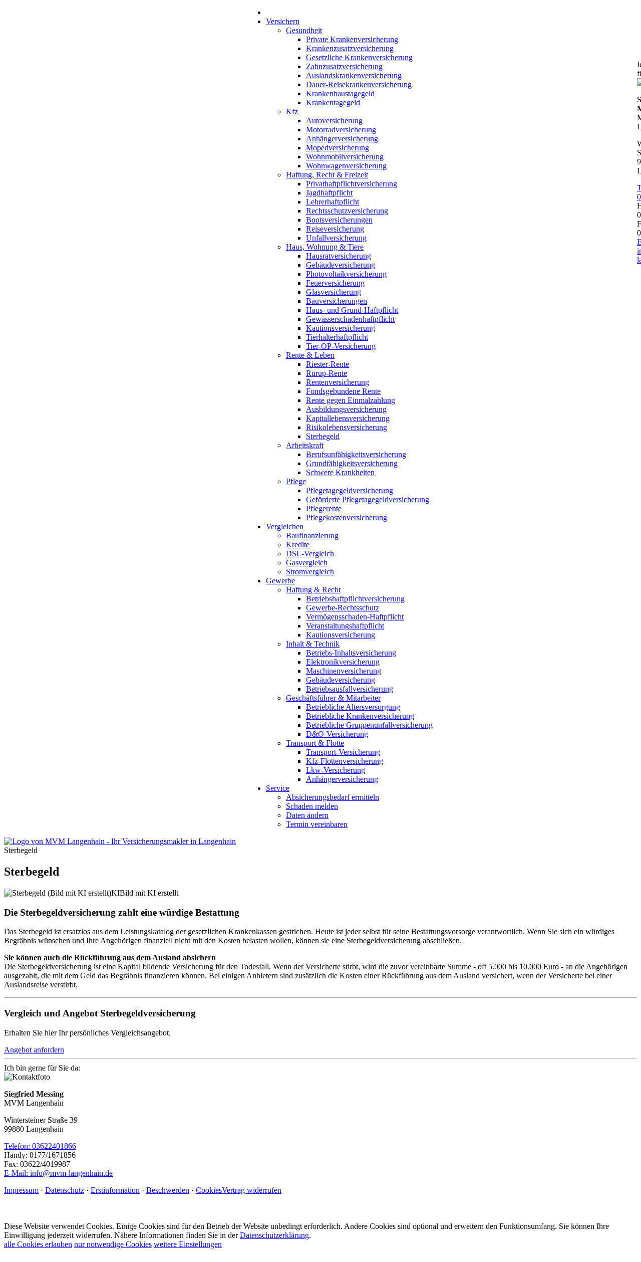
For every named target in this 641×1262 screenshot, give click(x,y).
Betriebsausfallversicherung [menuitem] (349, 689)
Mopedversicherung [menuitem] (337, 147)
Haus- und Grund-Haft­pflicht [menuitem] (352, 310)
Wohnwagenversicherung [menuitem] (346, 165)
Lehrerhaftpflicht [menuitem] (332, 201)
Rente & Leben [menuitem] (310, 355)
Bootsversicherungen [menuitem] (339, 220)
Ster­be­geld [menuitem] (323, 436)
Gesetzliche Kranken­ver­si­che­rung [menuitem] (359, 57)
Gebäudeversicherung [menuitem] (340, 265)
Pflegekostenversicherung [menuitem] (346, 517)
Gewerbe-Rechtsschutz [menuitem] (342, 607)
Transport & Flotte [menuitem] (315, 743)
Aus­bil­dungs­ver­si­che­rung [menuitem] (346, 409)
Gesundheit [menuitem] (304, 30)
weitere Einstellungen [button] (188, 1244)
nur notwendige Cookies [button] (113, 1244)
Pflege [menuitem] (296, 481)
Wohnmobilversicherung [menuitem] (345, 156)
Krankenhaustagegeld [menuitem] (340, 93)
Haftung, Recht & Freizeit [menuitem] (327, 174)
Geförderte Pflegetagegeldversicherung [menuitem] (367, 499)
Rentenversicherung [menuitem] (337, 382)
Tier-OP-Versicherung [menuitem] (341, 346)
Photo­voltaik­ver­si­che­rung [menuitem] (346, 274)
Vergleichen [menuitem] (284, 526)
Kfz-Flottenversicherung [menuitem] (344, 761)
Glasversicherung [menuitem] (333, 292)
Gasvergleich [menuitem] (307, 562)
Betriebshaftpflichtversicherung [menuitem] (355, 598)
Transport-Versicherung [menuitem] (343, 752)
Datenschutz (64, 1190)
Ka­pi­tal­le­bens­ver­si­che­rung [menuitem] (348, 418)
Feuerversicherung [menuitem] (335, 283)
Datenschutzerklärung (274, 1235)
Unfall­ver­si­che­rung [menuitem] (336, 238)
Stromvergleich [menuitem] (310, 571)
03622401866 (54, 1146)
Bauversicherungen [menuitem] (336, 301)
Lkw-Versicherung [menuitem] (335, 770)
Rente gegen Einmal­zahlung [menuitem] (350, 400)
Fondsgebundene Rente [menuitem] (343, 391)
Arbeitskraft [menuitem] (305, 445)
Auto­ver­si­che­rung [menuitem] (334, 120)
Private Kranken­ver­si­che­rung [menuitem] (352, 39)
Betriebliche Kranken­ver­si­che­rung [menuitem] (360, 716)
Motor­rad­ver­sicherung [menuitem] (341, 129)
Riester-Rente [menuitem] (327, 364)
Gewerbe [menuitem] (280, 580)
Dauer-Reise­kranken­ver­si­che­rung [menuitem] (359, 84)
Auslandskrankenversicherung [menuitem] (354, 75)
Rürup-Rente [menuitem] (326, 373)
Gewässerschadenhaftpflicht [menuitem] (350, 319)
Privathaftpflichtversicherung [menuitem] (351, 183)
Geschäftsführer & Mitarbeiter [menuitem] (333, 698)
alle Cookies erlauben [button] (38, 1244)
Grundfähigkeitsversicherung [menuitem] (352, 463)
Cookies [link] (209, 1190)
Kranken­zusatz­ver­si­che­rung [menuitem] (350, 48)
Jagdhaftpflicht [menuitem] (329, 192)
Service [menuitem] (277, 788)
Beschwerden (167, 1190)
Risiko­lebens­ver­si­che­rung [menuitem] (346, 427)
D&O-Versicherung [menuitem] (337, 734)
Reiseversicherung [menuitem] (335, 229)
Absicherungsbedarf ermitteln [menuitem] (332, 797)
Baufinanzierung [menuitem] (312, 535)
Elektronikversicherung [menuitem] (343, 662)
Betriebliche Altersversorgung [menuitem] (353, 707)
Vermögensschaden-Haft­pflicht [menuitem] (355, 616)
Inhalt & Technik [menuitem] (313, 644)
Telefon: (18, 1146)
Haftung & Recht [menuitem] (313, 589)
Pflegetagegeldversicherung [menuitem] (349, 490)
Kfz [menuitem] (292, 111)
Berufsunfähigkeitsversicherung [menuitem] (356, 454)
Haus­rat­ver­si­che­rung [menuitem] (338, 256)
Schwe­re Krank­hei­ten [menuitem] (340, 472)
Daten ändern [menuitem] (307, 815)
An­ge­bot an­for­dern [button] (34, 1049)
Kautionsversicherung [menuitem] (340, 328)
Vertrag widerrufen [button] (251, 1190)
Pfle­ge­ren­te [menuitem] (324, 508)
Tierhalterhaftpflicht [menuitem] (337, 337)
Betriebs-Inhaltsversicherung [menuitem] (351, 653)
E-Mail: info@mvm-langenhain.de (58, 1173)
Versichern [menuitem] (282, 21)
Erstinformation (115, 1190)
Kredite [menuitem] (297, 544)
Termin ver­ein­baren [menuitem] (317, 824)
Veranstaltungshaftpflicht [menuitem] (345, 625)
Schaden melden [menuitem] (312, 806)
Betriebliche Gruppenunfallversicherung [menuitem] (369, 725)
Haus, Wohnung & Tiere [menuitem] (325, 247)
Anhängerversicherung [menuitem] (342, 138)
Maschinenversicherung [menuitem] (343, 671)
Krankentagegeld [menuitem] (333, 102)
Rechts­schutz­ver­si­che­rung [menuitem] (347, 210)
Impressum (21, 1190)
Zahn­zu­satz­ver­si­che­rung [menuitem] (344, 66)
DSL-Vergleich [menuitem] (310, 553)
